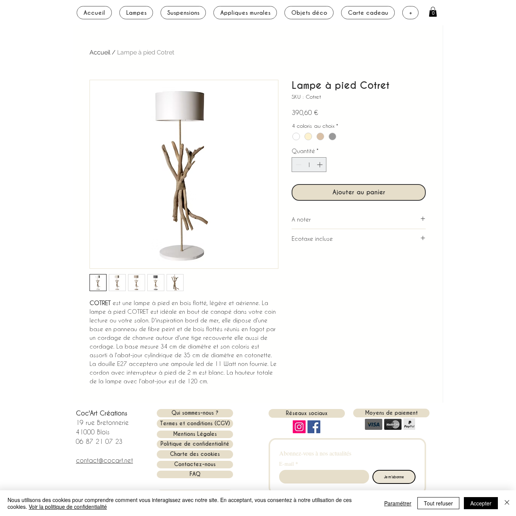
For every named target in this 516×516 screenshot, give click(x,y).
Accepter (480, 503)
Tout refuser (438, 503)
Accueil (100, 52)
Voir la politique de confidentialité (68, 506)
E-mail (288, 463)
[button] (433, 12)
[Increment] (320, 165)
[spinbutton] (309, 165)
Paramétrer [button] (397, 503)
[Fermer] (506, 503)
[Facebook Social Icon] (313, 426)
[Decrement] (298, 165)
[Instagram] (299, 426)
